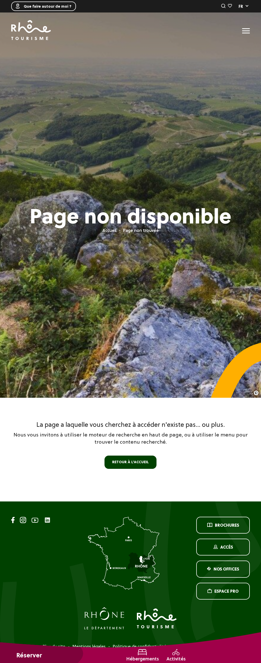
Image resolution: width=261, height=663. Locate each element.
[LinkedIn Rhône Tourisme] (47, 520)
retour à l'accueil (130, 462)
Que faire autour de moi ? (47, 6)
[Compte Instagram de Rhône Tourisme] (23, 521)
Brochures (227, 525)
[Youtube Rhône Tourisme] (34, 521)
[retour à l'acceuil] (31, 30)
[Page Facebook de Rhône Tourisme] (13, 521)
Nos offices (226, 569)
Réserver (29, 655)
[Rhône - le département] (104, 619)
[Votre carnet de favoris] (230, 6)
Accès (226, 547)
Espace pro (226, 591)
